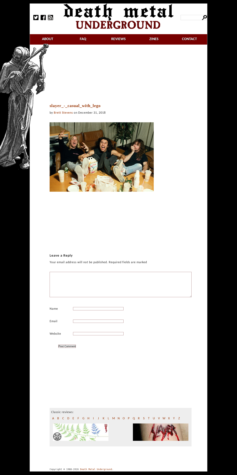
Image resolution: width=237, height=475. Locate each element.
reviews (118, 39)
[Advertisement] (123, 74)
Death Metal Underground (96, 469)
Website (55, 334)
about (47, 39)
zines (153, 39)
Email (53, 321)
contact (189, 39)
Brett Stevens (63, 112)
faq (83, 39)
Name (54, 309)
